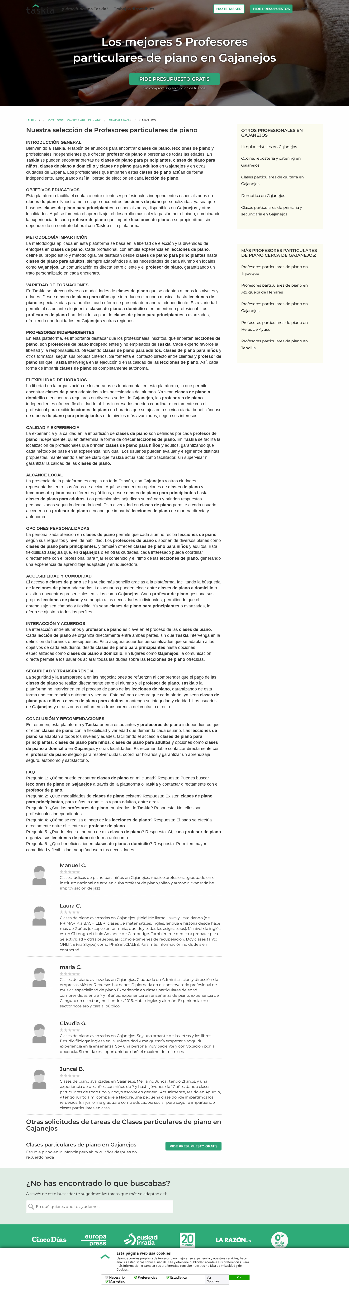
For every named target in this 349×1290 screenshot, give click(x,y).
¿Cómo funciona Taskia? (84, 9)
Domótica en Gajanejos (263, 195)
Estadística (178, 1278)
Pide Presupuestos (271, 9)
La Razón (233, 1240)
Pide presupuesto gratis (174, 79)
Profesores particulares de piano (74, 120)
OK (239, 1277)
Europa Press (95, 1240)
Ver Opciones (213, 1279)
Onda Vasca (279, 1240)
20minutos (187, 1240)
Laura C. (70, 906)
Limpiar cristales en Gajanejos (269, 146)
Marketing (117, 1282)
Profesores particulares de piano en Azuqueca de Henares (274, 288)
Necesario (117, 1278)
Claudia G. (73, 1023)
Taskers (32, 120)
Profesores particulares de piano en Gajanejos (274, 307)
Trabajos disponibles (134, 9)
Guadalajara (119, 120)
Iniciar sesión (310, 9)
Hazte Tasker (228, 9)
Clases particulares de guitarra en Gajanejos (272, 180)
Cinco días (49, 1240)
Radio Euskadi (141, 1240)
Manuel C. (73, 865)
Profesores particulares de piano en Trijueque (274, 270)
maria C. (70, 967)
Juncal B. (72, 1069)
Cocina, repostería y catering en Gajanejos (271, 162)
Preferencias (147, 1278)
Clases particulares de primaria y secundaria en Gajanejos (271, 211)
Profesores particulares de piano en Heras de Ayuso (274, 326)
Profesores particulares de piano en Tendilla (274, 344)
